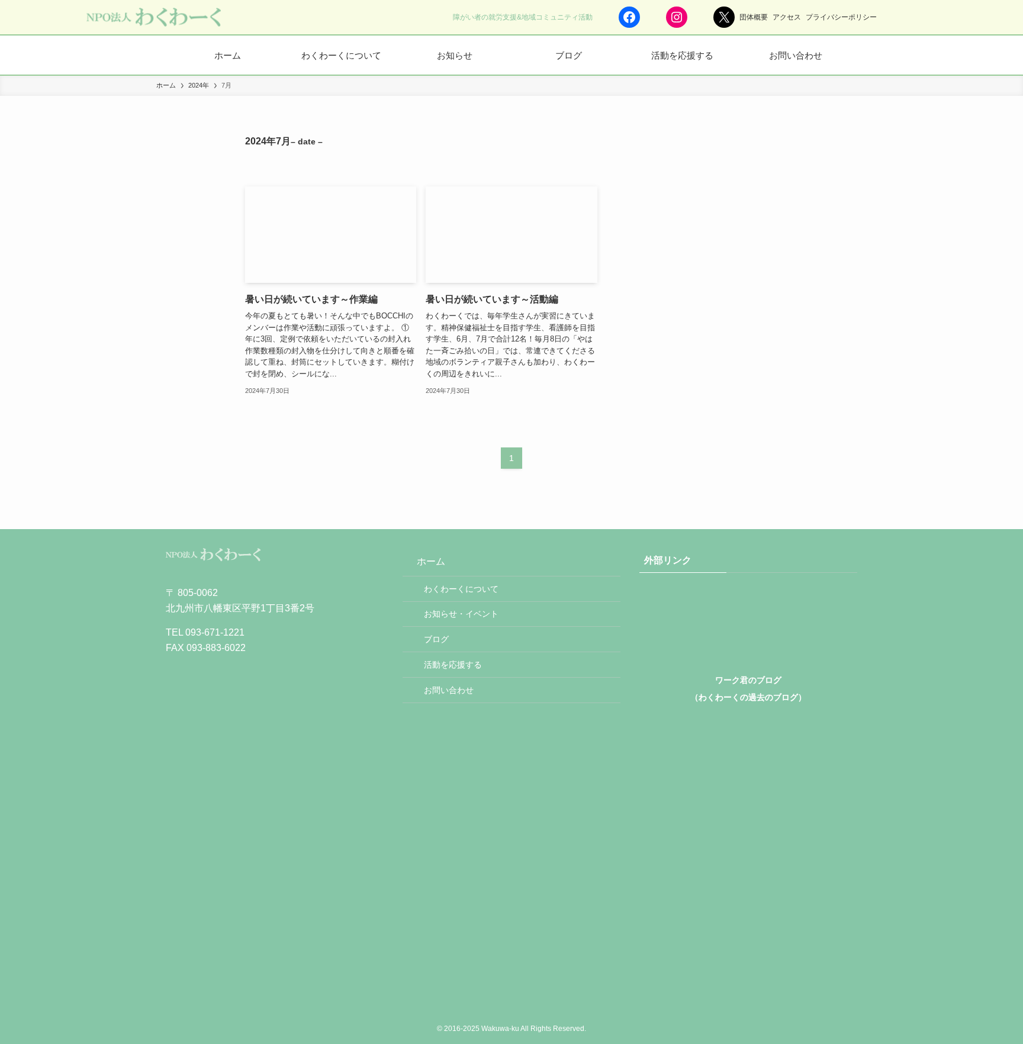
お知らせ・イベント (461, 613)
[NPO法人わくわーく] (153, 17)
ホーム (431, 561)
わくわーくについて (461, 589)
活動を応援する (453, 664)
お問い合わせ (449, 690)
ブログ (436, 639)
